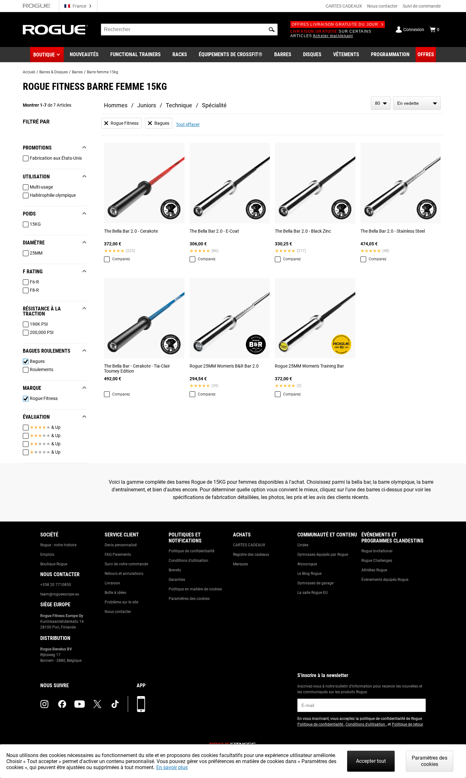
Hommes (115, 105)
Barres (77, 72)
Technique (179, 105)
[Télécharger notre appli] (141, 704)
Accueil (29, 72)
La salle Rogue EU (312, 592)
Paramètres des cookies (189, 598)
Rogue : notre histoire (58, 545)
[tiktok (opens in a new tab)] (115, 704)
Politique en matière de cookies (195, 589)
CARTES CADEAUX (344, 6)
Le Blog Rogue (309, 573)
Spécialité (214, 105)
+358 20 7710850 (55, 584)
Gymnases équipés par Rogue (322, 554)
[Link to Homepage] (55, 30)
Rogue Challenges (376, 560)
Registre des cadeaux (251, 554)
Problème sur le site (121, 602)
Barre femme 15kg (102, 72)
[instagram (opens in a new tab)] (44, 704)
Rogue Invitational (376, 551)
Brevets (175, 570)
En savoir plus (172, 767)
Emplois (47, 554)
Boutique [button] (44, 55)
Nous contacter (382, 6)
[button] (272, 29)
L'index (302, 545)
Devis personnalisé (121, 545)
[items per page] (381, 103)
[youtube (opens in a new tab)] (79, 704)
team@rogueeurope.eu (59, 594)
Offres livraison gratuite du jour (335, 24)
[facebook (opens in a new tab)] (62, 704)
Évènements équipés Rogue (384, 579)
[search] (189, 29)
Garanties (177, 579)
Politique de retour (407, 724)
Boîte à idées (115, 592)
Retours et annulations (124, 573)
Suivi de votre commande (126, 564)
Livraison (112, 583)
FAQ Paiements (118, 554)
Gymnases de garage (315, 583)
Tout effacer (188, 124)
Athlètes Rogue (374, 570)
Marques (240, 564)
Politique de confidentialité (191, 551)
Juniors (146, 105)
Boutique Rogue (53, 564)
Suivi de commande (422, 6)
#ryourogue (307, 564)
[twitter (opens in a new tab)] (97, 704)
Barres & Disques (53, 72)
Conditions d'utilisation (188, 560)
